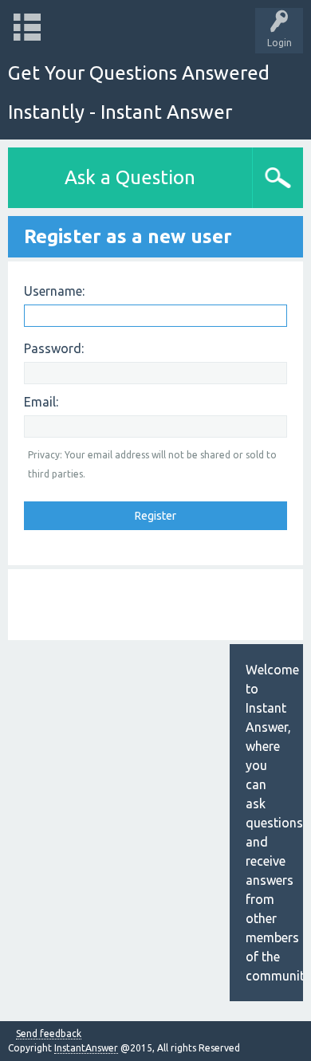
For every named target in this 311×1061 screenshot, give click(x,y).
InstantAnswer (86, 1048)
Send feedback (48, 1034)
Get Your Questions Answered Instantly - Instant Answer (139, 92)
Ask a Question (130, 177)
